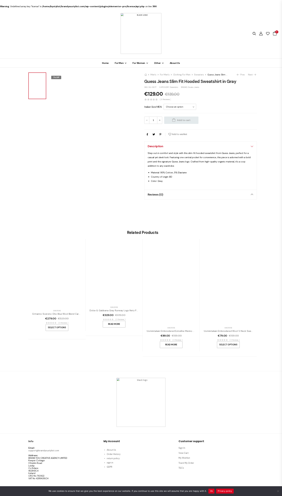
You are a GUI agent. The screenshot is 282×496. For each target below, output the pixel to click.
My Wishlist (184, 458)
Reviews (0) (155, 195)
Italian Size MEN (153, 107)
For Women (139, 63)
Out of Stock (59, 81)
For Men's (165, 74)
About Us (175, 63)
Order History (113, 454)
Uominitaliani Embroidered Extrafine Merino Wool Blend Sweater (180, 331)
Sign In (182, 448)
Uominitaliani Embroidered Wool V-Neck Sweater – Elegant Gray (238, 331)
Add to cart (183, 120)
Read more (114, 324)
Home (105, 63)
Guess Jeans (193, 87)
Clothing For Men (181, 74)
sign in (110, 462)
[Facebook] (147, 134)
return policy (113, 458)
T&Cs (181, 467)
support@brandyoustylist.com (43, 450)
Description (155, 146)
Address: (33, 455)
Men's (153, 74)
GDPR (109, 466)
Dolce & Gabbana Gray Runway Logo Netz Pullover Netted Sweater (125, 310)
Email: (31, 448)
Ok (211, 491)
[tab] (200, 146)
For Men (119, 63)
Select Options (57, 327)
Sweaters (199, 74)
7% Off (56, 77)
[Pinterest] (160, 134)
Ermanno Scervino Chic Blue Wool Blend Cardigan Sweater (63, 313)
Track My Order (186, 463)
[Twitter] (154, 134)
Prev (242, 74)
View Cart (183, 453)
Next (251, 74)
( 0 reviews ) (165, 99)
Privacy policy (225, 491)
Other (157, 63)
